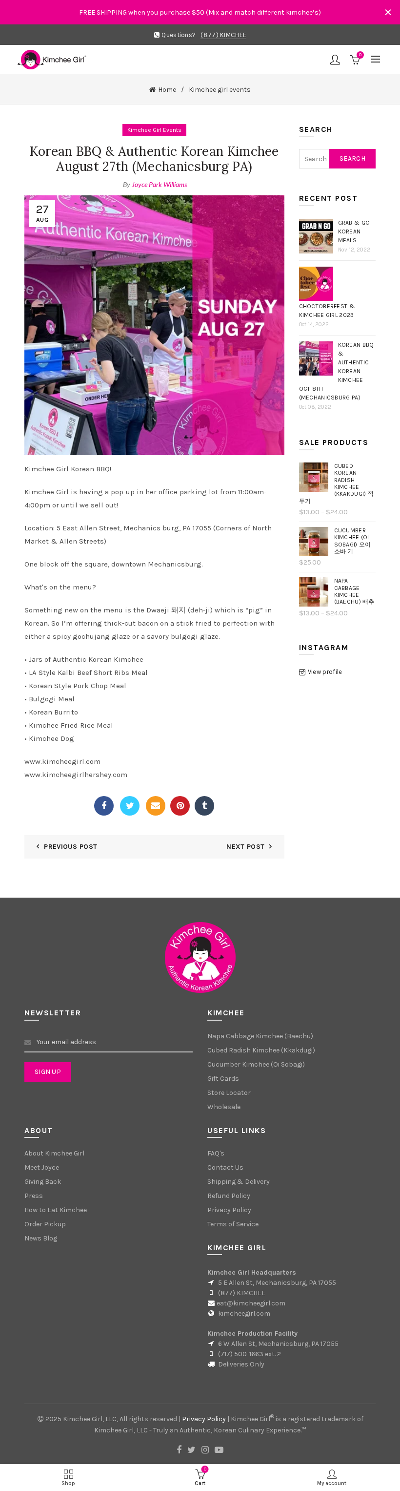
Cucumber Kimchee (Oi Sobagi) (256, 1064)
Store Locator (229, 1093)
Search (352, 158)
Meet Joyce (41, 1167)
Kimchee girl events (220, 89)
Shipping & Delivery (238, 1181)
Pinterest (180, 806)
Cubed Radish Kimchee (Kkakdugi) (261, 1050)
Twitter (130, 806)
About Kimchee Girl (54, 1153)
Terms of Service (233, 1224)
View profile (325, 671)
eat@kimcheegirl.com (251, 1303)
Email (155, 806)
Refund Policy (228, 1196)
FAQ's (215, 1153)
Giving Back (42, 1181)
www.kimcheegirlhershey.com (75, 774)
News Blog (40, 1238)
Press (33, 1196)
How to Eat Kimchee (55, 1210)
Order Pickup (45, 1224)
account (335, 59)
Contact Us (225, 1167)
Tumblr (204, 806)
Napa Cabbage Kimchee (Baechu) (260, 1036)
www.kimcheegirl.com (62, 761)
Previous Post (70, 846)
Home (167, 89)
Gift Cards (223, 1078)
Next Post (245, 846)
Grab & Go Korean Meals (354, 231)
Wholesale (223, 1107)
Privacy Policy (229, 1210)
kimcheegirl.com (244, 1313)
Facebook (104, 806)
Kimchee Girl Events (154, 129)
